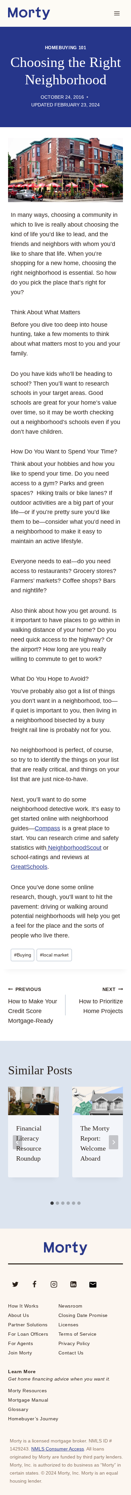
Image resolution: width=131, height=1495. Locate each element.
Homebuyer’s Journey (33, 1418)
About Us (18, 1315)
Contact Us (71, 1352)
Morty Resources (27, 1390)
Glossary (18, 1409)
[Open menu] (117, 13)
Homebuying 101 (65, 48)
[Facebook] (35, 1284)
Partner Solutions (28, 1324)
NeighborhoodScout (73, 847)
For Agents (20, 1343)
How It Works (23, 1306)
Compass (47, 828)
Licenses (68, 1324)
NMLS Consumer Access (57, 1448)
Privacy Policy (74, 1343)
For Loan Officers (28, 1334)
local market (54, 955)
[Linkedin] (73, 1284)
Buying (22, 955)
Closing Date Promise (83, 1315)
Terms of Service (77, 1334)
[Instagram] (54, 1284)
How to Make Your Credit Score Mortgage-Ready (32, 1005)
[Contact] (93, 1284)
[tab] (52, 1203)
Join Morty (20, 1352)
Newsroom (70, 1306)
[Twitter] (15, 1284)
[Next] (113, 1142)
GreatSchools (29, 866)
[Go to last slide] (17, 1142)
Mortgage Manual (28, 1400)
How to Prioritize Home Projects (101, 1001)
